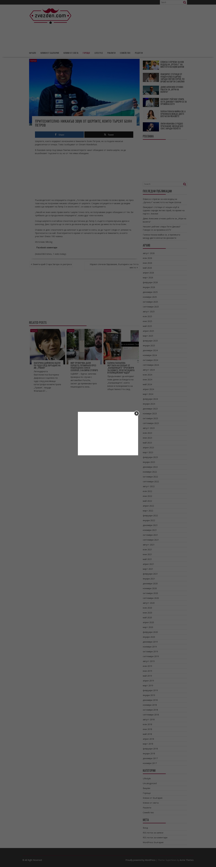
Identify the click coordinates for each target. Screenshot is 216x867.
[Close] (136, 413)
